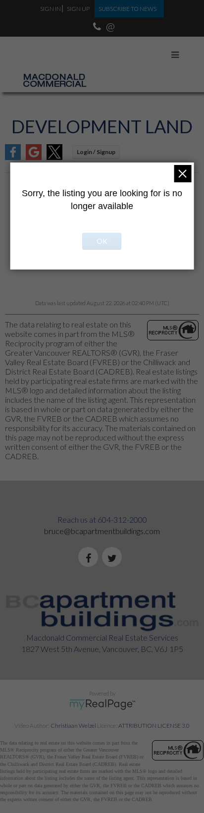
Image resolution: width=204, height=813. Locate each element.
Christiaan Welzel (73, 725)
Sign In (50, 8)
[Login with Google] (34, 157)
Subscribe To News (127, 8)
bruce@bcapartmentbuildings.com (102, 531)
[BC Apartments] (54, 58)
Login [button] (96, 152)
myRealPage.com (102, 704)
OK (102, 241)
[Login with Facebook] (13, 157)
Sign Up (78, 8)
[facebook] (90, 558)
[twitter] (114, 558)
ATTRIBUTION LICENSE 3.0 (154, 725)
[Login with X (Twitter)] (54, 157)
